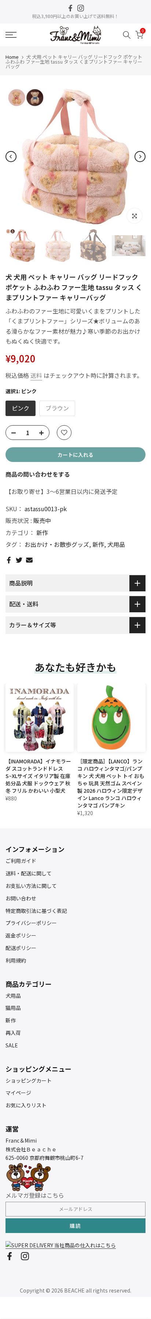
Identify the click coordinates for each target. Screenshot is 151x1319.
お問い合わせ (20, 898)
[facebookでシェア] (8, 560)
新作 (42, 532)
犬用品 (116, 544)
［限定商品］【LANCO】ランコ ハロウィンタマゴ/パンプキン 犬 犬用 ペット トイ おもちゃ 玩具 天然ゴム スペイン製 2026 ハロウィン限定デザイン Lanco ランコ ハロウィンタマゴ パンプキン (110, 783)
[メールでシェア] (29, 560)
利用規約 (15, 960)
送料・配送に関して (28, 873)
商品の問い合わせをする (37, 474)
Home (12, 56)
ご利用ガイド (20, 860)
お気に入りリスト (26, 1105)
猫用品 (13, 1007)
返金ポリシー (20, 935)
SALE (11, 1045)
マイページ (18, 1092)
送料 (36, 375)
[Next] (140, 156)
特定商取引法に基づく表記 (36, 910)
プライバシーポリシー (31, 922)
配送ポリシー (20, 947)
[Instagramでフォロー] (80, 8)
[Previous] (10, 156)
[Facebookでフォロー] (70, 8)
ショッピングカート (28, 1080)
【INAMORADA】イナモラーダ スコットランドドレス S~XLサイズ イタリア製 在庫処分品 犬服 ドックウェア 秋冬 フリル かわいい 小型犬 (38, 775)
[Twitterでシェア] (19, 560)
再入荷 (13, 1032)
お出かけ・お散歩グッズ (57, 544)
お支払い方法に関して (31, 885)
